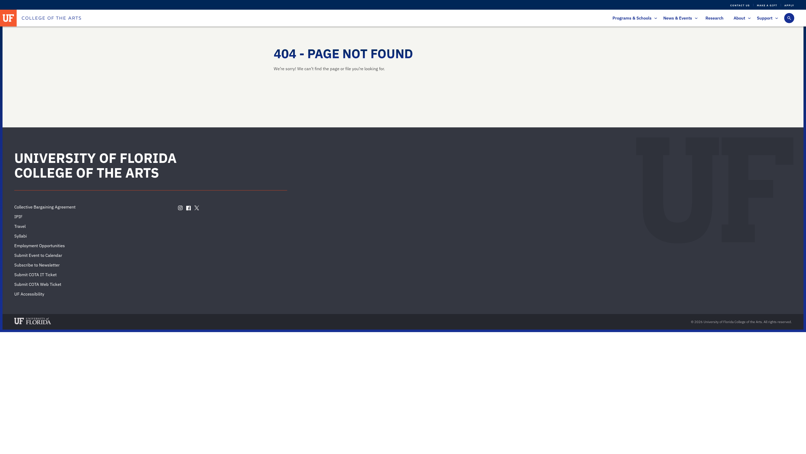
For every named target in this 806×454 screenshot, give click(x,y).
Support (764, 18)
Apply (789, 5)
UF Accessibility (29, 294)
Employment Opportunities (39, 245)
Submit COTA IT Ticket (35, 274)
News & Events (677, 18)
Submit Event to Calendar (38, 255)
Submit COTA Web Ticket (37, 284)
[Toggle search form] (789, 18)
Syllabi (20, 236)
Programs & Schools (632, 18)
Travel (20, 226)
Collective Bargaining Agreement (45, 207)
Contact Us (740, 5)
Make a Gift (767, 5)
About (739, 18)
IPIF (18, 216)
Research (714, 18)
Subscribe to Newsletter (37, 265)
